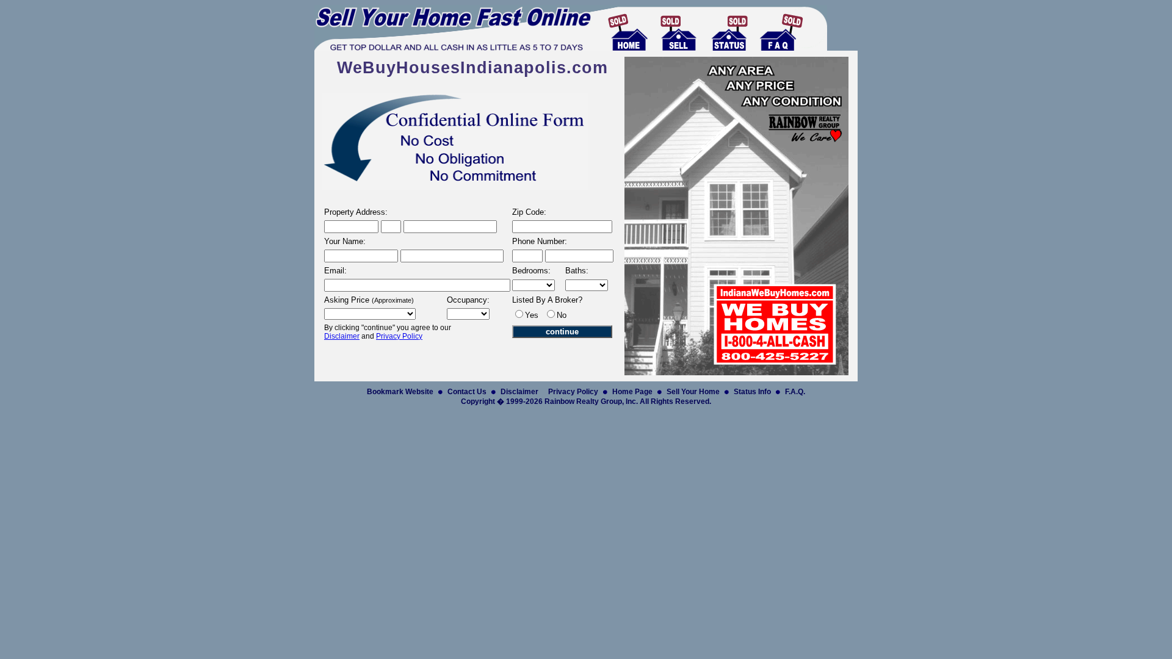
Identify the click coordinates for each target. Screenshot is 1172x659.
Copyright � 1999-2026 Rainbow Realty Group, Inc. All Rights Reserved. (586, 401)
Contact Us (467, 391)
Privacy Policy (399, 336)
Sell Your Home (693, 391)
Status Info (752, 391)
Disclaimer (342, 336)
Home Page (632, 391)
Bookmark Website (400, 391)
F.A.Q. (795, 391)
